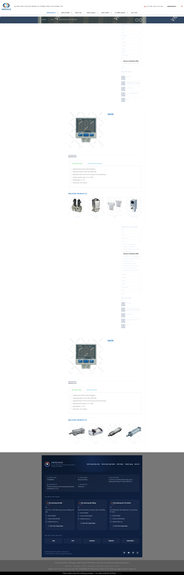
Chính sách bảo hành (108, 464)
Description (72, 156)
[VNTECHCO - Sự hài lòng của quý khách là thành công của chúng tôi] (6, 6)
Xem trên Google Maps (56, 526)
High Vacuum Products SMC (131, 63)
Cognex (124, 42)
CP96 (133, 443)
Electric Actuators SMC (129, 244)
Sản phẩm (76, 566)
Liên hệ (136, 464)
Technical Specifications (94, 163)
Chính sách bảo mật (93, 464)
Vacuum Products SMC (129, 268)
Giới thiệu (120, 464)
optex (123, 48)
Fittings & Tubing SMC (129, 246)
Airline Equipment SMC (129, 263)
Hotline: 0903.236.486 (54, 519)
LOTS (123, 67)
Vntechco (68, 566)
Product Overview (77, 163)
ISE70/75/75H (133, 216)
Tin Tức (116, 566)
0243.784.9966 (52, 516)
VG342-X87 (77, 216)
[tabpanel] (105, 176)
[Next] (142, 209)
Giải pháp (100, 566)
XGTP (114, 216)
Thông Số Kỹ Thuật (91, 390)
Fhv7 (128, 99)
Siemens (124, 36)
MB (77, 443)
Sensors (128, 77)
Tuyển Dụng (109, 566)
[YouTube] (128, 552)
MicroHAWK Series (132, 93)
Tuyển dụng (129, 464)
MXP (95, 443)
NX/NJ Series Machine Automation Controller (133, 83)
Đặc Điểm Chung (76, 390)
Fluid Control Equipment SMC (131, 258)
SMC (52, 19)
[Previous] (68, 209)
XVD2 (95, 216)
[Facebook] (124, 552)
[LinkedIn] (133, 552)
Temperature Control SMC (130, 265)
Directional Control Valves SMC (131, 256)
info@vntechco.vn (53, 522)
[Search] (182, 6)
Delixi (123, 52)
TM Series (129, 88)
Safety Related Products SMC (131, 249)
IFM (123, 32)
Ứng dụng (91, 566)
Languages (171, 6)
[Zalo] (137, 552)
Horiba (124, 45)
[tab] (72, 157)
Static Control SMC (128, 261)
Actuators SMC (127, 251)
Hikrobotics (125, 55)
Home (44, 19)
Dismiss (119, 573)
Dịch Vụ (84, 566)
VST (123, 29)
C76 (115, 443)
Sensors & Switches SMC (68, 19)
